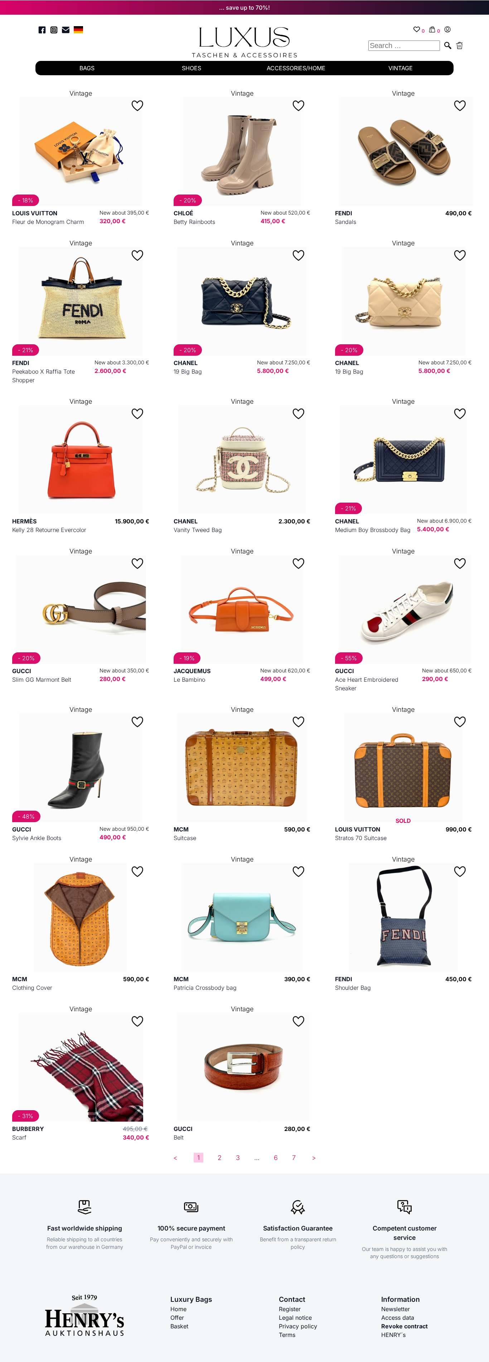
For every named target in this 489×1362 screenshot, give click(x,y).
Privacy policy (298, 1326)
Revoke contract (404, 1326)
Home (178, 1309)
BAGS (87, 68)
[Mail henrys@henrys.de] (65, 31)
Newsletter (395, 1309)
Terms (287, 1334)
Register (290, 1309)
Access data (397, 1317)
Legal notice (295, 1317)
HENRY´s (393, 1334)
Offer (177, 1317)
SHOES (191, 68)
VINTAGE (400, 68)
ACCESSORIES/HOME (296, 68)
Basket (179, 1326)
